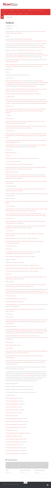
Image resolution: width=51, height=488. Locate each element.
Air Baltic (20, 44)
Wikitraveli (13, 64)
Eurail (35, 53)
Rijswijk (7, 268)
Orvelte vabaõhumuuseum (19, 111)
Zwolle (43, 121)
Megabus (18, 59)
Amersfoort (8, 233)
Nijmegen (8, 146)
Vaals (7, 352)
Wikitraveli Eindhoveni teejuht (18, 335)
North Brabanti (9, 326)
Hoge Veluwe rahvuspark (32, 135)
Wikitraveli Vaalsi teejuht (14, 352)
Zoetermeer (25, 268)
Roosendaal (8, 329)
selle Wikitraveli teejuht (17, 190)
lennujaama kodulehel (38, 101)
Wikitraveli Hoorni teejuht (27, 164)
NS (32, 56)
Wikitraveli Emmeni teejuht (37, 111)
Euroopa (12, 10)
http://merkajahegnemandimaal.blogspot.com (16, 433)
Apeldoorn (24, 133)
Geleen (10, 351)
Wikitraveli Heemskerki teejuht (19, 189)
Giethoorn (24, 121)
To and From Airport (35, 362)
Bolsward (32, 94)
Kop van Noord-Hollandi (11, 161)
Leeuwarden (32, 89)
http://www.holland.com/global (24, 39)
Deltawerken (9, 319)
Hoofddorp (29, 201)
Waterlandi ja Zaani (10, 172)
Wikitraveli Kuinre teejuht (15, 121)
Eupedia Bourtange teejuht (40, 103)
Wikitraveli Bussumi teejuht (17, 213)
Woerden (13, 235)
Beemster (8, 175)
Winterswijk (8, 135)
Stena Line (32, 50)
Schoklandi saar (9, 227)
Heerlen (15, 351)
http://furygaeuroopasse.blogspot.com (15, 418)
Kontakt (26, 13)
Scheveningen (20, 262)
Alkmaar (34, 167)
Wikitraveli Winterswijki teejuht (19, 135)
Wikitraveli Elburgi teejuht (16, 133)
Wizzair (15, 45)
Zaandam (8, 181)
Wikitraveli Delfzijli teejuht (16, 99)
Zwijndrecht (21, 309)
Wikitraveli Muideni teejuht (37, 209)
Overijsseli (8, 118)
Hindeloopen (38, 94)
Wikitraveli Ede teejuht (34, 140)
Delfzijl (7, 99)
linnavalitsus (30, 271)
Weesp (7, 209)
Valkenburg (34, 355)
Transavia (41, 45)
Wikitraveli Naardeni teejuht (13, 210)
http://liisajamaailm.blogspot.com (13, 450)
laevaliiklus (13, 50)
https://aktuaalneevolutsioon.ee (13, 410)
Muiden (28, 209)
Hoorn (18, 164)
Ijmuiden (33, 189)
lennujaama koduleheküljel (23, 362)
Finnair (29, 45)
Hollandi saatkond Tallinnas (36, 31)
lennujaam (16, 101)
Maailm (7, 470)
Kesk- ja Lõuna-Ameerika (25, 470)
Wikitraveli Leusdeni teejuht (38, 233)
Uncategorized (9, 17)
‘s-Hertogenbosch (17, 333)
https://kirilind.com (10, 415)
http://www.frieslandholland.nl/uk (39, 41)
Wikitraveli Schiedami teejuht (17, 286)
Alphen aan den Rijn (19, 277)
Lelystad (29, 221)
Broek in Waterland (17, 178)
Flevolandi (8, 218)
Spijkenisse (24, 298)
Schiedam (8, 286)
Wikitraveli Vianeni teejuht (20, 241)
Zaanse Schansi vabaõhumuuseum (35, 181)
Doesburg (29, 145)
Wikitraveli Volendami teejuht (18, 176)
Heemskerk (8, 189)
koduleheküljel (35, 291)
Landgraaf (19, 351)
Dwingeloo (8, 112)
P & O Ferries (39, 50)
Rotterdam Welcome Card (32, 293)
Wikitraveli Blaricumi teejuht (35, 213)
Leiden (7, 256)
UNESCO (16, 227)
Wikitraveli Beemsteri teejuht (17, 175)
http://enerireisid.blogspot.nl (12, 436)
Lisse (7, 252)
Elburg (7, 133)
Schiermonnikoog (19, 84)
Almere (7, 221)
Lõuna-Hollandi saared (11, 295)
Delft (7, 271)
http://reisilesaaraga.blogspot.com (14, 404)
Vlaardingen (28, 284)
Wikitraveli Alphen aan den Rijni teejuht (34, 277)
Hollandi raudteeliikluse (19, 55)
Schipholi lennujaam (42, 64)
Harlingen (8, 89)
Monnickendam (29, 176)
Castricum (15, 169)
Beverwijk (29, 189)
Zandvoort (35, 193)
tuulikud (32, 286)
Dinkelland (8, 126)
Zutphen (44, 133)
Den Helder (8, 164)
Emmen (28, 111)
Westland (36, 271)
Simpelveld (29, 351)
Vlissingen (33, 321)
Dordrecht (27, 309)
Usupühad (20, 13)
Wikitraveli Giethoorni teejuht (34, 121)
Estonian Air (14, 44)
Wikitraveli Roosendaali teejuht (19, 329)
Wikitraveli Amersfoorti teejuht (19, 233)
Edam (26, 175)
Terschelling (8, 82)
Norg (10, 109)
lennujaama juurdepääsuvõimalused (14, 66)
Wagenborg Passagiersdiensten (29, 86)
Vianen (11, 241)
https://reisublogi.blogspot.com (13, 401)
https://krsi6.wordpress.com (12, 412)
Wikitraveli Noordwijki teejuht (26, 253)
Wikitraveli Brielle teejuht (15, 298)
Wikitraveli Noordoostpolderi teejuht (37, 226)
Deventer (11, 128)
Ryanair (37, 44)
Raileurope (31, 53)
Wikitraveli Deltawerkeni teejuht (20, 319)
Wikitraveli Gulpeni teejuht (16, 355)
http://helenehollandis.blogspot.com (14, 447)
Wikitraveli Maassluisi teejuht (18, 284)
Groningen (24, 99)
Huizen (21, 210)
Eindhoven (8, 335)
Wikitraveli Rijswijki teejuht (16, 268)
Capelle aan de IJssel (43, 293)
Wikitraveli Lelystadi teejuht (39, 221)
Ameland (14, 82)
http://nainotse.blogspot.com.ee (13, 424)
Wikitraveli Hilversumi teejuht (18, 215)
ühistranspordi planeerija (11, 61)
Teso (38, 158)
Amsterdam (8, 64)
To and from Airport (33, 337)
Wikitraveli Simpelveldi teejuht (40, 351)
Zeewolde (24, 221)
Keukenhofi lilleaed (24, 252)
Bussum (7, 213)
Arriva (40, 59)
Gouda (45, 277)
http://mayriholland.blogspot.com (13, 442)
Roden (7, 109)
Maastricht (8, 360)
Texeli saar (8, 155)
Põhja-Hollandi (9, 152)
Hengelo (28, 126)
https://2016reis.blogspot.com (13, 398)
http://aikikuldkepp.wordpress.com (14, 453)
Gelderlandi (8, 131)
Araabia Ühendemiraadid (39, 470)
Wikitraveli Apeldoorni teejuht (35, 133)
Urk (6, 226)
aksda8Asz (9, 26)
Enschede (33, 126)
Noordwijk (16, 253)
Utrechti (7, 230)
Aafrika (3, 13)
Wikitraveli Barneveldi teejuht (18, 140)
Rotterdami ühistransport (19, 293)
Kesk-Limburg (17, 345)
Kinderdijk (8, 304)
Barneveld (8, 140)
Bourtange (30, 103)
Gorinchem (11, 311)
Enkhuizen (13, 164)
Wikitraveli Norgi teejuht (18, 109)
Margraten (28, 355)
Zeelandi (8, 317)
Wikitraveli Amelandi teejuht (22, 82)
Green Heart (8, 274)
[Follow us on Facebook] (48, 485)
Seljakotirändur (5, 10)
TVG (42, 55)
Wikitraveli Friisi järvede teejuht (19, 94)
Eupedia (18, 64)
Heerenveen (35, 91)
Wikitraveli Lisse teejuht (14, 252)
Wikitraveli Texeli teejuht (11, 158)
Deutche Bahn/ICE (10, 56)
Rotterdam (8, 289)
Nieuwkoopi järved (10, 277)
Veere (29, 319)
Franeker (13, 89)
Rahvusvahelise (9, 55)
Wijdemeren (28, 215)
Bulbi (7, 249)
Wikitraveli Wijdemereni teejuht (39, 215)
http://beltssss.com (10, 430)
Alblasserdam (9, 309)
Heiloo (10, 169)
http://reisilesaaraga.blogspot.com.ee (14, 427)
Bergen (12, 167)
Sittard (7, 351)
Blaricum (26, 213)
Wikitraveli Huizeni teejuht (30, 210)
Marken (11, 178)
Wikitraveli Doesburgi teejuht (39, 145)
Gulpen (7, 355)
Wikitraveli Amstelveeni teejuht (19, 201)
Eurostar (45, 55)
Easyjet (38, 47)
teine (27, 64)
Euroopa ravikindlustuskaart (29, 375)
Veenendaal (17, 243)
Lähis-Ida (18, 10)
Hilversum (8, 215)
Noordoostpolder (23, 226)
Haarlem (8, 193)
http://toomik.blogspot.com (12, 407)
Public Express (24, 59)
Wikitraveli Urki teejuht (14, 226)
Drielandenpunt (24, 352)
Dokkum (25, 91)
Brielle (7, 298)
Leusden (28, 233)
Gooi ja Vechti (9, 206)
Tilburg (35, 331)
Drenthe (7, 106)
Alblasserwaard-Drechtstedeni (13, 301)
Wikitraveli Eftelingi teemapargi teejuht (24, 331)
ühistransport (32, 66)
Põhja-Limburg (9, 345)
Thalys (39, 55)
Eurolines (13, 59)
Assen (25, 109)
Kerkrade (24, 351)
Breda (28, 329)
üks (24, 64)
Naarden (46, 209)
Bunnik (7, 241)
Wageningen (42, 140)
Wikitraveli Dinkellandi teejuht (19, 126)
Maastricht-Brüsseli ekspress (23, 56)
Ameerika (41, 10)
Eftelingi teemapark (10, 331)
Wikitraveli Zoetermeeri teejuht (36, 268)
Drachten (30, 91)
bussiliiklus (14, 262)
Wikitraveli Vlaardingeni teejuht (39, 284)
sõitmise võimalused (25, 158)
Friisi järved (8, 94)
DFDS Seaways (25, 50)
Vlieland (7, 81)
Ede (26, 140)
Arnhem (7, 145)
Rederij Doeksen (39, 81)
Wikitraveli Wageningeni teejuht (13, 142)
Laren (43, 213)
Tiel (29, 146)
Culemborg (33, 146)
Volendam (8, 176)
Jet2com (43, 47)
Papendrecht (15, 309)
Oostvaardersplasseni (11, 223)
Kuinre (7, 121)
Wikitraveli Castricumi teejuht (25, 169)
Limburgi (8, 342)
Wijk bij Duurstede (30, 241)
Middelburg (8, 321)
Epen (24, 355)
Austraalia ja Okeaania (31, 10)
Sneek (28, 94)
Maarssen (8, 235)
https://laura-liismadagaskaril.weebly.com (15, 421)
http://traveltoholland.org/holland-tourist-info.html (18, 41)
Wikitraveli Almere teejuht (16, 221)
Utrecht (7, 238)
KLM (23, 44)
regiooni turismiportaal (21, 181)
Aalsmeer (34, 201)
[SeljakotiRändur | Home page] (10, 4)
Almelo (24, 123)
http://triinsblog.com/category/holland (15, 439)
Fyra (16, 56)
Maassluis (8, 284)
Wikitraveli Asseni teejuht (34, 109)
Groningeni (8, 96)
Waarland (8, 167)
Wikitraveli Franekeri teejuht (22, 89)
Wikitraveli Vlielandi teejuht (16, 81)
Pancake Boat (39, 66)
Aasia (24, 10)
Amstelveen (8, 201)
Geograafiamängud (12, 13)
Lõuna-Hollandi (9, 246)
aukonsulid (19, 33)
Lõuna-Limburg (9, 348)
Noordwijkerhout (9, 253)
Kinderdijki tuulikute (25, 304)
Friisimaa (8, 72)
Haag (7, 265)
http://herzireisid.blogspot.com (13, 444)
